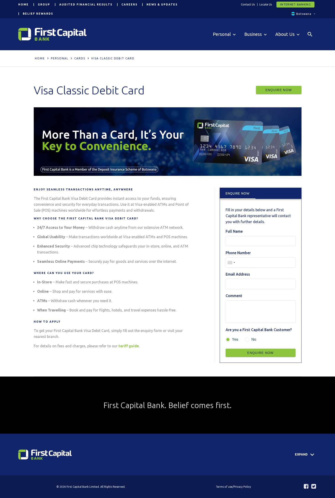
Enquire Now (278, 90)
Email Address (238, 274)
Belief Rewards (38, 13)
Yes (235, 339)
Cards (79, 58)
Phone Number (238, 253)
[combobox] (231, 262)
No (253, 339)
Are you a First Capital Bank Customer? (259, 330)
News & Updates (162, 4)
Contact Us (248, 4)
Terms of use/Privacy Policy (233, 486)
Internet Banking (295, 4)
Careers (129, 4)
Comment (234, 296)
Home (23, 4)
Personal (59, 58)
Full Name (234, 231)
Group (44, 4)
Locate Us (265, 4)
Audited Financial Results (85, 4)
